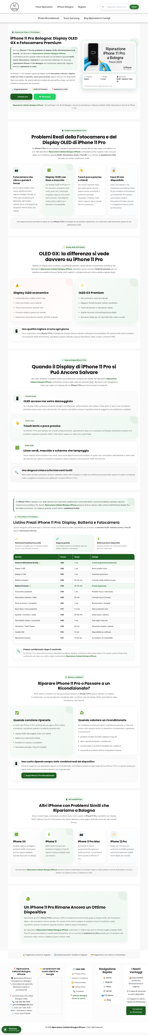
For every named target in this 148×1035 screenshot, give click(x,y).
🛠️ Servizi (107, 991)
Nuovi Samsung (71, 18)
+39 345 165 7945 (22, 1002)
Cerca (134, 7)
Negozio (82, 7)
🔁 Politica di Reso (78, 982)
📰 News (107, 986)
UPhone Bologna (65, 7)
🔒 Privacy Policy (78, 973)
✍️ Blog (107, 1000)
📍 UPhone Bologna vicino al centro (78, 996)
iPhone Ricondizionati (48, 18)
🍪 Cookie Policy (78, 987)
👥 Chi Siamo (107, 995)
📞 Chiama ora (21, 96)
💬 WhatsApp (45, 96)
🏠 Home (107, 977)
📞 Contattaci (78, 991)
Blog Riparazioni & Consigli (97, 18)
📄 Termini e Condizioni (78, 978)
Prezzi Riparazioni (44, 7)
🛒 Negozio (107, 982)
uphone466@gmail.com (22, 1004)
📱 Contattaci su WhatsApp (136, 1010)
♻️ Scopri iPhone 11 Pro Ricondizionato (38, 775)
